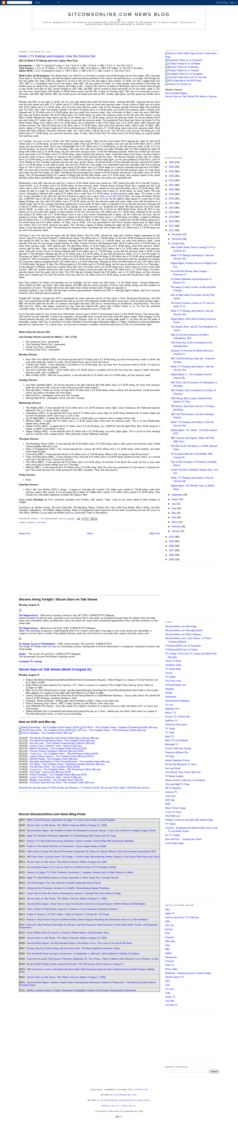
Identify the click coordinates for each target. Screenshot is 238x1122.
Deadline (169, 689)
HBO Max (170, 941)
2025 (171, 167)
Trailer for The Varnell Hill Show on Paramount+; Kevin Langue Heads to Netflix (67, 846)
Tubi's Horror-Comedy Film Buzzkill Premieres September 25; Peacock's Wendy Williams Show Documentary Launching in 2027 (91, 851)
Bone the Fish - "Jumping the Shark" (183, 839)
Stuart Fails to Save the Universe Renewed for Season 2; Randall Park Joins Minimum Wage (74, 893)
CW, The (169, 925)
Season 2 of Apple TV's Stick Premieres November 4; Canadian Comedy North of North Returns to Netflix (80, 872)
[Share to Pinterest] (96, 519)
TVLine (168, 673)
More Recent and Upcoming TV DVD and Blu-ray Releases (48, 787)
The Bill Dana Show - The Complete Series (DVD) (55, 766)
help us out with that (110, 196)
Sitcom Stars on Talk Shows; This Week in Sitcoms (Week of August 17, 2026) (67, 898)
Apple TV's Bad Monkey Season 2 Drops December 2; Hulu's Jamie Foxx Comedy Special (72, 877)
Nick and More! (173, 768)
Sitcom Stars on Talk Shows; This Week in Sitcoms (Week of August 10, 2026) (67, 938)
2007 (171, 550)
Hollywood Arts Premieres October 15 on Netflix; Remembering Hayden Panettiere (68, 888)
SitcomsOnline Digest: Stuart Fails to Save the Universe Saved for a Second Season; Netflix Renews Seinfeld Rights (86, 904)
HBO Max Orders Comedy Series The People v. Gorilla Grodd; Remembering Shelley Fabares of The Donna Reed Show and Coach (93, 856)
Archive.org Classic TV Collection (182, 917)
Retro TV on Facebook (176, 740)
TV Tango (170, 728)
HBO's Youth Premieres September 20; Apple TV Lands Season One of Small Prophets (71, 820)
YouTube (169, 1001)
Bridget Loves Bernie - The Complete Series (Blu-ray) (56, 780)
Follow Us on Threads (188, 70)
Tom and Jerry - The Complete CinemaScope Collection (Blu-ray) (62, 743)
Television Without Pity (176, 752)
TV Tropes (170, 824)
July (174, 504)
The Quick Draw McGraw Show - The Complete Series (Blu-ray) (62, 782)
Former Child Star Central (178, 748)
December (177, 234)
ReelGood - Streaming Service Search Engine (188, 973)
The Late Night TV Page (177, 784)
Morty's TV (170, 712)
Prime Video (171, 969)
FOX (167, 933)
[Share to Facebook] (92, 519)
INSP (168, 804)
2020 (171, 189)
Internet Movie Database (177, 700)
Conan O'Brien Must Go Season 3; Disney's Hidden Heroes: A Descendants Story (68, 932)
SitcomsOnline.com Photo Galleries (183, 634)
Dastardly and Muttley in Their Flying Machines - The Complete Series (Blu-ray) (70, 761)
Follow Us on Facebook (190, 60)
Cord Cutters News (174, 843)
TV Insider (170, 677)
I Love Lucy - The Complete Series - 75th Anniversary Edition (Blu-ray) (65, 769)
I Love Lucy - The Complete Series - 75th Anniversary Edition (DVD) (64, 753)
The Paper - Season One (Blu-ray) (47, 772)
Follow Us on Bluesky (188, 67)
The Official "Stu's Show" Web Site (183, 772)
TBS (167, 981)
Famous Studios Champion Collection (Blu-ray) (53, 751)
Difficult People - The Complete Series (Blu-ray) (54, 759)
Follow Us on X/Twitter (189, 63)
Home (90, 533)
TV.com (169, 704)
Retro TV (169, 736)
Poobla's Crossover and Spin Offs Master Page (189, 820)
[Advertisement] (119, 39)
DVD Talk (170, 800)
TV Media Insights (174, 776)
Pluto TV (169, 965)
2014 (171, 216)
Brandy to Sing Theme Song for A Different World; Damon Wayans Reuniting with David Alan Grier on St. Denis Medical (87, 919)
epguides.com (172, 708)
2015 (171, 212)
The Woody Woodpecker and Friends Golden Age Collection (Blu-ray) (64, 738)
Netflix (168, 953)
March (175, 522)
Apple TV (170, 913)
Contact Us (185, 84)
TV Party (169, 756)
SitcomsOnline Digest (176, 93)
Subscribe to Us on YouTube (192, 77)
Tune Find (170, 796)
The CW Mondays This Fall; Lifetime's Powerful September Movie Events (64, 883)
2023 (171, 176)
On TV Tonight (172, 835)
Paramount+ (171, 957)
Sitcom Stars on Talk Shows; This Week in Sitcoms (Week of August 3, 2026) (66, 977)
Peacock (169, 961)
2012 (171, 226)
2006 (171, 555)
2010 (171, 537)
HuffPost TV (171, 720)
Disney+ (169, 929)
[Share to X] (89, 519)
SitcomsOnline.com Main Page (181, 626)
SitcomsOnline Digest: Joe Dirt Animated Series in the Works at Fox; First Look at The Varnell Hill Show (79, 943)
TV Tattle (169, 732)
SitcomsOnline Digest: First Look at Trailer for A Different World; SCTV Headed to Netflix (71, 867)
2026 (171, 162)
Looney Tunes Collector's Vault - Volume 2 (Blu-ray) (56, 746)
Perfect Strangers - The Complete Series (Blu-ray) (55, 774)
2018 (171, 198)
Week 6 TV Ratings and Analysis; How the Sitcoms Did (57, 56)
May (174, 513)
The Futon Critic (173, 681)
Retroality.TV (171, 744)
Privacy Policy (111, 1106)
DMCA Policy (129, 1106)
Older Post (154, 533)
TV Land (169, 989)
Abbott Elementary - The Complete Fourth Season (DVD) (58, 748)
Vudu (167, 993)
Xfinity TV (170, 997)
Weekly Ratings (37, 522)
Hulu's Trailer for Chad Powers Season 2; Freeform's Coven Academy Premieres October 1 (72, 909)
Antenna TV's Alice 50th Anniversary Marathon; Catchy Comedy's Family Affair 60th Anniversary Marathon (80, 841)
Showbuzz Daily (173, 665)
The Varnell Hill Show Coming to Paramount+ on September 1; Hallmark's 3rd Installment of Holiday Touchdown (83, 953)
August (175, 499)
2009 (171, 541)
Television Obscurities (176, 724)
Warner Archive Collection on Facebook (185, 780)
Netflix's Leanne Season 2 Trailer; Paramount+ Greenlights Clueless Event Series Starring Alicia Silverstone (81, 990)
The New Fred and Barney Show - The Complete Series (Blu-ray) (62, 740)
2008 (171, 546)
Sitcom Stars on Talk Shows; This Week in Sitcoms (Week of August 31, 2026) (67, 825)
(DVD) (81, 751)
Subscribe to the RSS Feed (187, 80)
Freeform (169, 937)
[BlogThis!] (86, 519)
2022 (171, 180)
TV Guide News (173, 669)
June (174, 508)
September (177, 494)
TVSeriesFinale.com (175, 685)
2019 (171, 194)
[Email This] (83, 519)
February (176, 526)
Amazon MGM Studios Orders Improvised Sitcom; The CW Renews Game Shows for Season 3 (75, 964)
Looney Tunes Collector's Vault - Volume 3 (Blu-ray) (56, 777)
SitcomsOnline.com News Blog (119, 14)
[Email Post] (78, 519)
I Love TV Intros (173, 812)
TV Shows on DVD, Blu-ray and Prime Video (102, 787)
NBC (167, 949)
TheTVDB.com (172, 816)
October (176, 243)
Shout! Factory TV (174, 977)
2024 (171, 171)
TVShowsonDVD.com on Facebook (183, 645)
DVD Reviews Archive (138, 787)
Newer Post (24, 533)
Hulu (167, 945)
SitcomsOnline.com (125, 1095)
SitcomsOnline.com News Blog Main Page (125, 1100)
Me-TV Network (173, 788)
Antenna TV (171, 792)
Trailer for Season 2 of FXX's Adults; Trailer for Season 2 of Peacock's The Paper (68, 914)
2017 (171, 203)
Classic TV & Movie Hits (177, 716)
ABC (167, 909)
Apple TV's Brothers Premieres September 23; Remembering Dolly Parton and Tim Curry (71, 835)
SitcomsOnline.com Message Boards (184, 630)
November (177, 239)
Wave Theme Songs (175, 808)
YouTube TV (171, 1005)
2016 (171, 207)
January (176, 531)
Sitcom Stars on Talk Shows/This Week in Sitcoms (191, 96)
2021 (171, 185)
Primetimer (170, 696)
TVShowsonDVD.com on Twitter (181, 649)
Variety (168, 692)
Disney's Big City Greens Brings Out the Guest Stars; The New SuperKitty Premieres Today (73, 948)
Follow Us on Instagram (191, 73)
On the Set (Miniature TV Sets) (181, 764)
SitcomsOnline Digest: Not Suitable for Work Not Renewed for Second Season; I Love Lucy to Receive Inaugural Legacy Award (91, 830)
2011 (171, 230)
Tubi (167, 985)
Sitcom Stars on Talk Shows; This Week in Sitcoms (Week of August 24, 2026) (67, 862)
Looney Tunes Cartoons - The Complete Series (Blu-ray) (58, 756)
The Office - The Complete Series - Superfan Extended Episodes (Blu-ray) (67, 764)
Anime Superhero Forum (177, 760)
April (174, 517)
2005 (171, 559)
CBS (167, 921)
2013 (171, 221)
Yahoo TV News (173, 661)
